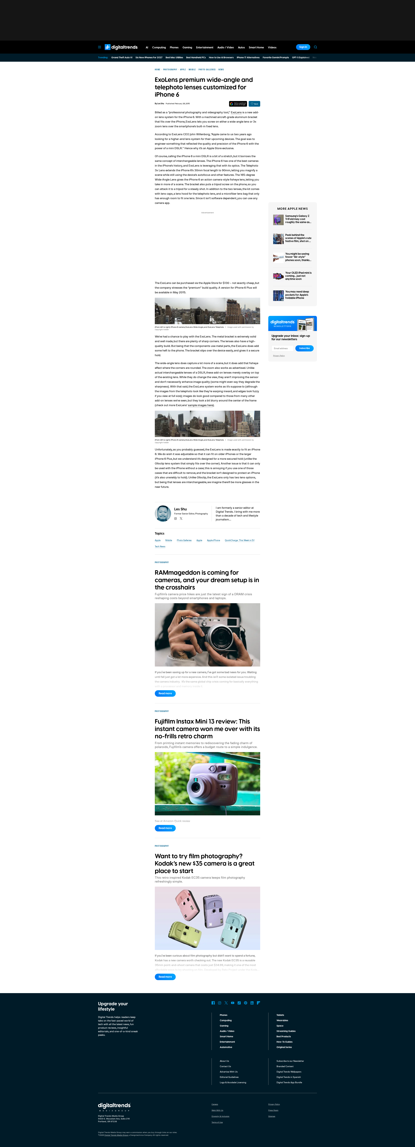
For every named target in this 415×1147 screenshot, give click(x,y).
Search (315, 47)
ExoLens (236, 112)
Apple (157, 540)
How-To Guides (284, 1042)
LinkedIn (252, 1002)
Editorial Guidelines (229, 1077)
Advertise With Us (229, 1071)
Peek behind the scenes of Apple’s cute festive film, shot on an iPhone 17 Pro (298, 239)
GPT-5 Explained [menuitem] (300, 57)
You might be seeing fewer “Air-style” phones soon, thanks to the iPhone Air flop (297, 258)
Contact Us (225, 1066)
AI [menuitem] (147, 47)
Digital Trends (115, 51)
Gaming (224, 1026)
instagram (175, 518)
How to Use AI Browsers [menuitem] (221, 57)
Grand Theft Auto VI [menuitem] (121, 57)
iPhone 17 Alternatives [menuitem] (248, 57)
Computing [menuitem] (159, 47)
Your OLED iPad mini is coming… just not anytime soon (298, 276)
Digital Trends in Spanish (289, 1077)
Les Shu (160, 103)
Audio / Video (227, 1031)
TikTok (239, 1002)
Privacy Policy (279, 355)
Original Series (284, 1047)
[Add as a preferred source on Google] (238, 104)
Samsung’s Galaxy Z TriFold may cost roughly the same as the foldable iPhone (297, 220)
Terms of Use (217, 1122)
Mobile (168, 540)
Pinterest (245, 1002)
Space (280, 1026)
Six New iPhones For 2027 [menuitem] (149, 57)
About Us (224, 1061)
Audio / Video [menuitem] (225, 47)
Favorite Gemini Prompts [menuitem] (276, 57)
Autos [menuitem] (241, 47)
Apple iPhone (213, 540)
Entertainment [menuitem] (204, 47)
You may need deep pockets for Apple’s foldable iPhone (297, 295)
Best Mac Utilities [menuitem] (174, 57)
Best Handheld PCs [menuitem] (196, 57)
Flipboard (258, 1002)
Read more (165, 693)
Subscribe (304, 348)
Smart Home (226, 1036)
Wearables (282, 1020)
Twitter (226, 1002)
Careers (215, 1104)
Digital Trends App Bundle (289, 1082)
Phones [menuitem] (174, 47)
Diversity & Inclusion (220, 1116)
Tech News (160, 546)
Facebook (213, 1002)
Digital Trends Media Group (116, 1135)
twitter (181, 518)
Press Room (273, 1110)
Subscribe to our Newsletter (290, 1061)
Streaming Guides (286, 1031)
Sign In (303, 47)
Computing (226, 1020)
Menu (99, 47)
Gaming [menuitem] (187, 47)
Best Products (284, 1036)
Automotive (226, 1047)
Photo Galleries (184, 540)
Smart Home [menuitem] (256, 47)
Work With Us (217, 1110)
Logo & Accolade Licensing (233, 1082)
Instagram (219, 1002)
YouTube (232, 1002)
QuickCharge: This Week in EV (240, 540)
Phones (223, 1015)
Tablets (280, 1015)
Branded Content (285, 1066)
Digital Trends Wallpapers (289, 1071)
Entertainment (227, 1042)
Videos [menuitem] (272, 47)
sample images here (200, 405)
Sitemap (271, 1116)
